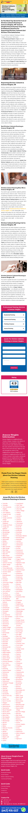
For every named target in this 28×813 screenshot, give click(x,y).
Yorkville (5, 503)
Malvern (5, 738)
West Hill (5, 553)
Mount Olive (6, 711)
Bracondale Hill (20, 690)
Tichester (5, 579)
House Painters (5, 774)
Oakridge (5, 690)
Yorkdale (5, 505)
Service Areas (4, 792)
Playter (5, 667)
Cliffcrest (18, 652)
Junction (18, 541)
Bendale (18, 702)
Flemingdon (19, 589)
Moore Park (6, 719)
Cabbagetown (20, 676)
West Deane (6, 555)
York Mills (5, 510)
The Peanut (6, 588)
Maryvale (5, 729)
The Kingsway (7, 589)
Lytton (4, 740)
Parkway (5, 674)
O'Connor (5, 692)
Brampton (19, 688)
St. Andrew (6, 618)
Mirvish (5, 722)
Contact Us (4, 790)
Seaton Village (7, 627)
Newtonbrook (6, 706)
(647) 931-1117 (9, 810)
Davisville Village (21, 638)
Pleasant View (7, 665)
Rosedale (5, 636)
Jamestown (19, 544)
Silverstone (6, 623)
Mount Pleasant (7, 710)
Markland (5, 733)
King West (19, 532)
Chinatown (19, 663)
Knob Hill (18, 527)
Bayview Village (20, 711)
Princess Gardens (7, 661)
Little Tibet (19, 505)
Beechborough (20, 704)
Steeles (5, 613)
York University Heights (7, 508)
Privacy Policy (4, 788)
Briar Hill (18, 684)
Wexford (5, 543)
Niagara (5, 702)
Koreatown (19, 525)
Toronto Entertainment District (7, 575)
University (5, 566)
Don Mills (18, 634)
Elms (17, 607)
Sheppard (5, 625)
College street (20, 649)
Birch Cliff (19, 699)
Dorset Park (19, 631)
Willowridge (6, 537)
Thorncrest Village (8, 582)
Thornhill (5, 580)
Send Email (6, 802)
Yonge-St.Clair (7, 514)
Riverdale (5, 643)
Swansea (5, 604)
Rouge (4, 634)
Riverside (5, 641)
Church (18, 661)
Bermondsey (19, 701)
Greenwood (19, 575)
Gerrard (18, 584)
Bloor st (18, 693)
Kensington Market (21, 536)
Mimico (5, 724)
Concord (18, 647)
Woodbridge (6, 532)
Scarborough (6, 629)
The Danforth (6, 595)
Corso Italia (19, 645)
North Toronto (7, 701)
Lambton (18, 519)
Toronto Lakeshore (8, 570)
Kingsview (19, 530)
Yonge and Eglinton (6, 527)
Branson (18, 686)
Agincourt (19, 738)
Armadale (19, 726)
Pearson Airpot (7, 670)
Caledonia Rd (20, 672)
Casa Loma (19, 668)
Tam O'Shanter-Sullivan (7, 601)
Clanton (18, 654)
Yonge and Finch (7, 525)
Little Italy (19, 509)
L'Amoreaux (19, 523)
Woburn (5, 536)
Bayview (18, 713)
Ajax (17, 737)
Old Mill (5, 684)
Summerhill (6, 609)
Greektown (19, 577)
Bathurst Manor (20, 717)
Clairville (18, 656)
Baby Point (19, 720)
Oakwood (5, 686)
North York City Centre (7, 696)
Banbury (18, 719)
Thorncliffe (6, 584)
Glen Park (19, 582)
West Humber (6, 552)
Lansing (18, 518)
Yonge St (5, 516)
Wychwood (6, 530)
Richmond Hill (6, 647)
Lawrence (19, 516)
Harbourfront (20, 568)
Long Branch (19, 503)
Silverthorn (6, 622)
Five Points (19, 591)
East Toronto (19, 616)
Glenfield (18, 580)
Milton (4, 726)
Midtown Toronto (7, 728)
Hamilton (18, 571)
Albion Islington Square (20, 734)
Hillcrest (18, 561)
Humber (18, 557)
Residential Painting (6, 772)
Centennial (19, 667)
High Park (19, 564)
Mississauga (6, 720)
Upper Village (6, 564)
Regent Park (6, 650)
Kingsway (19, 528)
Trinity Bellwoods (7, 568)
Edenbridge (19, 611)
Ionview (18, 548)
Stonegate (5, 611)
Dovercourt (19, 629)
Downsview (19, 627)
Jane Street (19, 543)
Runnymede (6, 632)
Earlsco (18, 618)
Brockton (18, 681)
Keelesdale (19, 539)
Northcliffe (6, 693)
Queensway (6, 654)
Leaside (18, 514)
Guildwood (19, 573)
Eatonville (19, 613)
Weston (5, 544)
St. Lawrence (6, 614)
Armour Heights (20, 724)
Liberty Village (20, 510)
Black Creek (19, 697)
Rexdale (5, 649)
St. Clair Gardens (7, 616)
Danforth (18, 641)
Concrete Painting (5, 786)
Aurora (18, 722)
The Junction (6, 591)
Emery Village (20, 606)
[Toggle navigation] (25, 2)
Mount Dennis (6, 713)
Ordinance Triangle (8, 683)
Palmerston (6, 681)
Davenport (19, 640)
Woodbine (5, 534)
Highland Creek (20, 562)
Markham (5, 735)
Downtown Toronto (19, 624)
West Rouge (6, 548)
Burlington (19, 677)
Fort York (18, 586)
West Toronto (6, 546)
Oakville (5, 688)
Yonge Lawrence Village (7, 518)
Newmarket (6, 708)
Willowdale (6, 539)
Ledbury (18, 512)
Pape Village (6, 679)
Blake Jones (19, 695)
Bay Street (19, 715)
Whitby (5, 541)
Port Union (6, 663)
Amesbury (19, 729)
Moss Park (6, 715)
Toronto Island (7, 571)
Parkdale (5, 677)
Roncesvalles (6, 638)
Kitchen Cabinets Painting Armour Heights (13, 16)
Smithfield (5, 620)
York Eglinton (6, 512)
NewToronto (6, 704)
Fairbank (18, 595)
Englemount (19, 604)
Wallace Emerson (7, 557)
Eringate (18, 602)
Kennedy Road (20, 537)
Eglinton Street (20, 609)
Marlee (4, 731)
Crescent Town (20, 643)
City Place (19, 659)
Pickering (5, 668)
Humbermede (20, 553)
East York (19, 614)
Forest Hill (19, 588)
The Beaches (6, 598)
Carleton (18, 670)
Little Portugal (20, 507)
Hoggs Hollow (20, 559)
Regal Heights (6, 652)
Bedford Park (20, 706)
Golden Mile (19, 579)
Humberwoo (19, 552)
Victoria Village (7, 559)
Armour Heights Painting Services (15, 14)
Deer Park (19, 636)
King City (18, 534)
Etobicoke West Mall (20, 597)
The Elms (5, 593)
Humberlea (19, 555)
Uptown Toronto (7, 562)
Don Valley (19, 632)
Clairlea (18, 658)
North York (6, 699)
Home (2, 14)
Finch (17, 593)
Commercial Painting (6, 778)
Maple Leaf (6, 737)
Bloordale (19, 692)
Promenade (6, 659)
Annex (18, 728)
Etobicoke (19, 600)
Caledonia (19, 674)
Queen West (6, 656)
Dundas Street (20, 620)
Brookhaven (19, 679)
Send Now (14, 367)
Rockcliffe (5, 640)
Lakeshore (19, 521)
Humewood (19, 550)
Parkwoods (6, 672)
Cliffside (18, 650)
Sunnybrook (6, 607)
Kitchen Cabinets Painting (7, 776)
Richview (5, 645)
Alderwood (19, 731)
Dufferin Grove (20, 622)
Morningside (6, 717)
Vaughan (5, 561)
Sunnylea (5, 606)
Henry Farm (19, 566)
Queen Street (6, 658)
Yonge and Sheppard (6, 522)
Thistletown (6, 586)
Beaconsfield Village (19, 709)
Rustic (4, 631)
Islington (18, 546)
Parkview (5, 676)
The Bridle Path (7, 597)
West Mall (5, 550)
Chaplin (18, 665)
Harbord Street (20, 570)
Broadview (19, 683)
